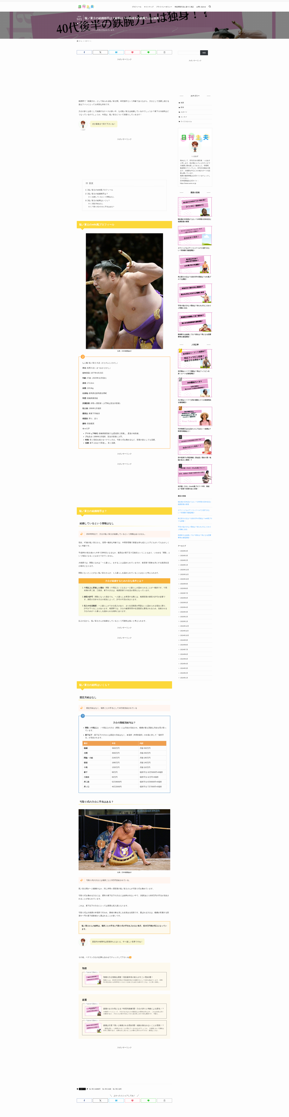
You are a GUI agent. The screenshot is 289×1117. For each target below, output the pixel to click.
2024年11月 (184, 631)
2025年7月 (184, 593)
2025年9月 (184, 584)
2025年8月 (184, 588)
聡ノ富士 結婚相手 (94, 1089)
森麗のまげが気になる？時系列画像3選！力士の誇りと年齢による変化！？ (133, 1009)
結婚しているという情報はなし (103, 197)
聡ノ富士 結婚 (107, 1089)
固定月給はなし (97, 203)
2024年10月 (184, 635)
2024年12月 (184, 626)
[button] (84, 52)
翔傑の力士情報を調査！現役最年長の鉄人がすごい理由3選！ (128, 977)
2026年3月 (184, 555)
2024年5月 (184, 659)
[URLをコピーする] (164, 52)
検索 (204, 53)
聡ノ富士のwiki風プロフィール (100, 190)
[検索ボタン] (209, 7)
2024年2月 (184, 673)
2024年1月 (184, 678)
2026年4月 (184, 551)
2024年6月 (184, 654)
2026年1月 (184, 565)
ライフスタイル (186, 121)
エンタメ (184, 117)
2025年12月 (184, 570)
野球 (182, 107)
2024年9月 (184, 640)
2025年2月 (184, 617)
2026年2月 (184, 560)
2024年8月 (184, 645)
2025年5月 (184, 602)
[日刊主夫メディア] (86, 7)
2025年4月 (184, 607)
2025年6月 (184, 598)
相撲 (182, 103)
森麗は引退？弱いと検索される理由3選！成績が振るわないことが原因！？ (133, 1025)
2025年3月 (184, 612)
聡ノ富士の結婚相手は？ (98, 194)
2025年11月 (184, 574)
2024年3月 (184, 668)
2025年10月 (184, 579)
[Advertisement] (124, 76)
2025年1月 (184, 621)
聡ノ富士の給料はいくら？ (99, 200)
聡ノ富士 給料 (117, 1089)
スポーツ (81, 23)
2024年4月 (184, 664)
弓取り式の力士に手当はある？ (103, 207)
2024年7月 (184, 649)
